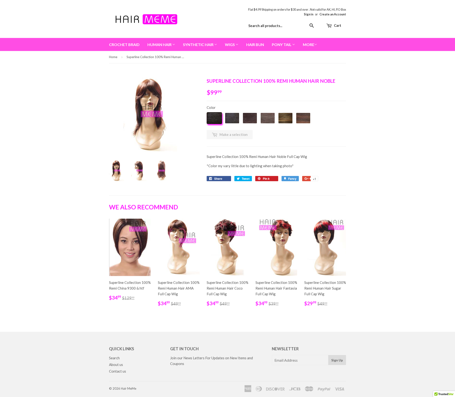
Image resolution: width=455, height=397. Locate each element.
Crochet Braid (124, 44)
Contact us (117, 371)
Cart (337, 25)
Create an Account (332, 14)
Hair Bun (255, 44)
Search (114, 358)
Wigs (230, 44)
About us (116, 364)
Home (113, 57)
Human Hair (159, 44)
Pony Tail (282, 44)
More (308, 44)
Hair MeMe (128, 388)
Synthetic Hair (198, 44)
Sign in (308, 14)
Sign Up (337, 360)
